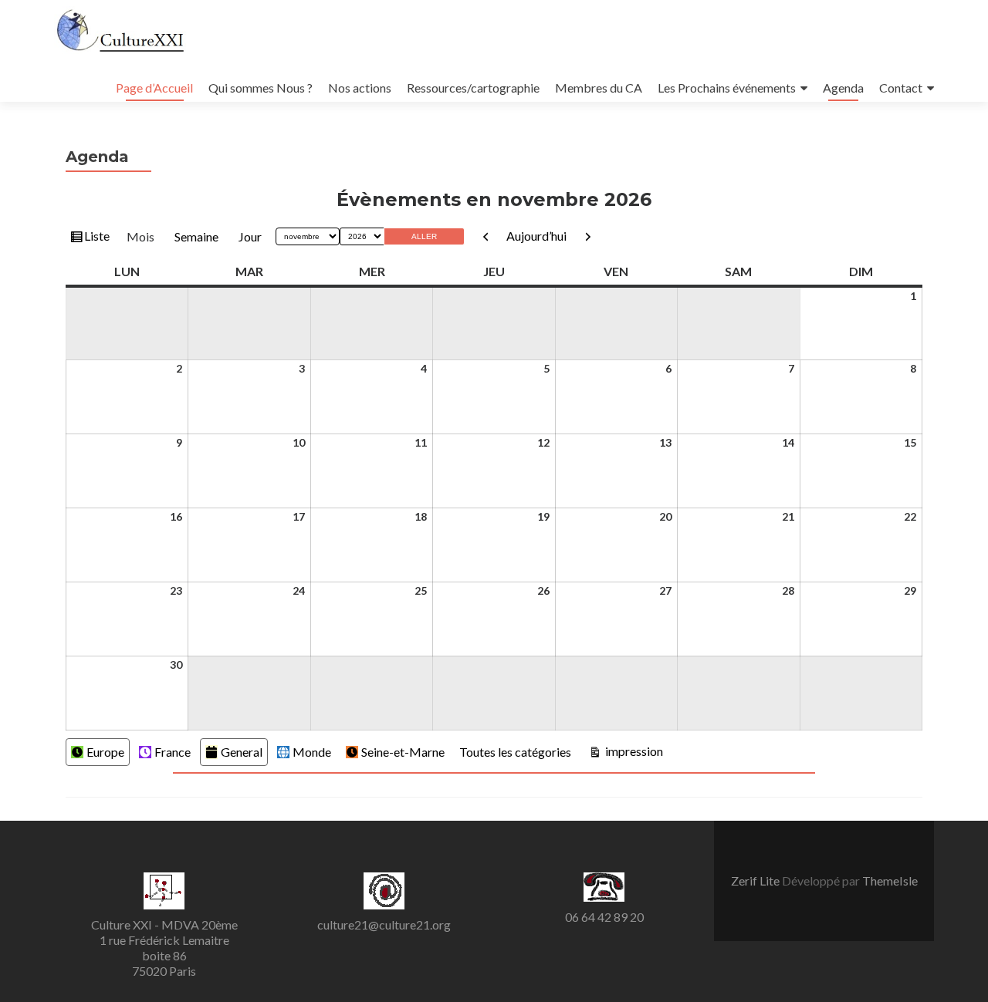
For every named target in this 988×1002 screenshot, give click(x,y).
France (172, 751)
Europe (105, 751)
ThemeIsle (890, 880)
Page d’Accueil (154, 87)
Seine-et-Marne (403, 751)
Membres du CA (598, 87)
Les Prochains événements (727, 87)
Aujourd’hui (536, 235)
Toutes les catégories (515, 751)
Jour (250, 236)
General (241, 751)
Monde (312, 751)
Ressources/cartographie (473, 87)
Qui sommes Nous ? (260, 87)
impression (632, 750)
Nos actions (359, 87)
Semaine (196, 236)
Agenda (843, 87)
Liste (96, 239)
